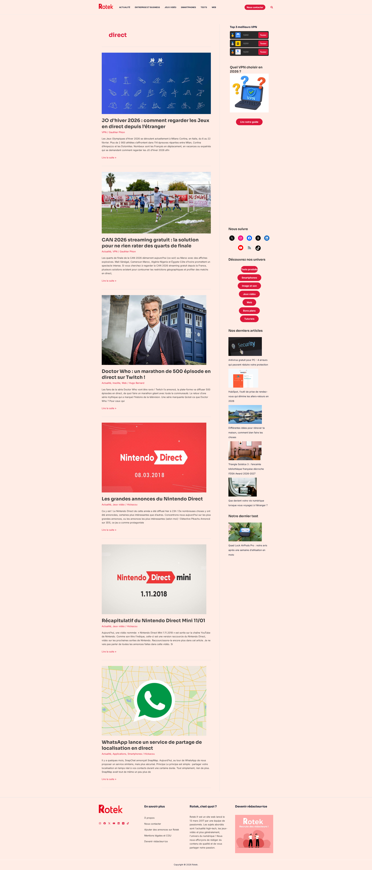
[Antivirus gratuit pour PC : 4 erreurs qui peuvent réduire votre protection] (245, 346)
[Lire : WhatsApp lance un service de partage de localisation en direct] (154, 700)
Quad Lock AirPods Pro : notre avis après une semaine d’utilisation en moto (247, 550)
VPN (104, 132)
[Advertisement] (249, 176)
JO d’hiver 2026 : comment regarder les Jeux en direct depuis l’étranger (155, 123)
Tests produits (249, 269)
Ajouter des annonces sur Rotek (161, 829)
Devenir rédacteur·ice (156, 841)
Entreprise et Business (147, 7)
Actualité (124, 7)
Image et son (249, 285)
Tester (263, 35)
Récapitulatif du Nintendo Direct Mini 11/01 (153, 620)
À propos (149, 817)
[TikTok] (258, 248)
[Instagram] (240, 238)
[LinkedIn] (266, 238)
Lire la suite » (109, 157)
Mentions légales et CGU (157, 835)
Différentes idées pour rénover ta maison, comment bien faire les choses (246, 432)
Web (214, 7)
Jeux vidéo (170, 7)
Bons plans (249, 310)
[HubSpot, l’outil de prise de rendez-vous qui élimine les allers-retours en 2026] (243, 378)
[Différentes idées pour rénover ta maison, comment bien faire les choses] (245, 414)
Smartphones (188, 7)
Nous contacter (152, 823)
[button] (255, 7)
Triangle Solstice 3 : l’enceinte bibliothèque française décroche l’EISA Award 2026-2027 (246, 469)
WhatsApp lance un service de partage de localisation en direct (152, 745)
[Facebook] (249, 238)
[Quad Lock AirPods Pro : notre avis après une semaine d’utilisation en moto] (245, 532)
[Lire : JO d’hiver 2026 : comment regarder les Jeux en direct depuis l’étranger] (156, 83)
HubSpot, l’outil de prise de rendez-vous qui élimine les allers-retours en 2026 (248, 396)
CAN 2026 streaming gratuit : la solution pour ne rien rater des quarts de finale (150, 243)
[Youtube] (114, 823)
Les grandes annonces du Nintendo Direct (152, 499)
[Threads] (258, 238)
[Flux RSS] (249, 247)
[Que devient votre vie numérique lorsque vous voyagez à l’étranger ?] (242, 487)
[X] (232, 238)
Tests (204, 7)
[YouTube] (240, 247)
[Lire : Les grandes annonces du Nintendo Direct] (154, 457)
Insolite (116, 382)
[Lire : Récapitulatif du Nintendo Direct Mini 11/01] (154, 579)
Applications (119, 753)
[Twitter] (109, 823)
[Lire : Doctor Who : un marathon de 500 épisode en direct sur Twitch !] (154, 329)
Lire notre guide (249, 121)
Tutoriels (249, 318)
